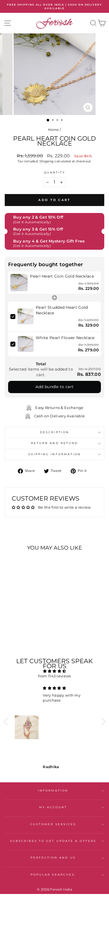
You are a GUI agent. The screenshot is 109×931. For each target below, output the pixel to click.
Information (53, 790)
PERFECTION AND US (53, 857)
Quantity (54, 172)
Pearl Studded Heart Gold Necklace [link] (62, 310)
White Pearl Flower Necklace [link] (65, 337)
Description (54, 432)
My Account (53, 807)
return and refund (54, 443)
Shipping (46, 161)
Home (53, 130)
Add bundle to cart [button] (54, 386)
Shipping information (54, 454)
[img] (54, 671)
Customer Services (53, 824)
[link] (19, 282)
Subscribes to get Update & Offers (53, 841)
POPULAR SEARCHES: (53, 874)
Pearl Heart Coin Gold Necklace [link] (62, 276)
